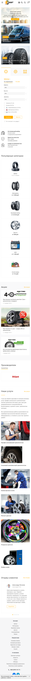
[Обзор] (15, 55)
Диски (15, 232)
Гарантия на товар (15, 645)
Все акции (27, 287)
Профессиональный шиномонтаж (12, 443)
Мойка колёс (5, 567)
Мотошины (15, 193)
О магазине (15, 652)
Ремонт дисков (6, 516)
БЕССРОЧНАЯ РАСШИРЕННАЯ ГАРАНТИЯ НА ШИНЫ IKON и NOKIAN (15, 350)
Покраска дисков (7, 545)
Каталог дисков (15, 19)
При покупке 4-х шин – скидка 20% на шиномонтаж (13, 329)
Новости (15, 657)
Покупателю (15, 638)
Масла (15, 634)
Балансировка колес (8, 490)
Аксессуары (15, 272)
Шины (15, 173)
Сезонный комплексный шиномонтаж (13, 465)
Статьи (15, 659)
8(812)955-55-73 (15, 669)
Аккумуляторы (15, 632)
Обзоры (15, 661)
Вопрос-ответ (15, 647)
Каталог (15, 621)
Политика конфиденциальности (15, 664)
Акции (15, 649)
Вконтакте (14, 674)
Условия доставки (15, 643)
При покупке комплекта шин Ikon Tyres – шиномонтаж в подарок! (14, 300)
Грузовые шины (15, 213)
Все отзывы (26, 577)
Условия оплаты (15, 640)
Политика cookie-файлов (15, 666)
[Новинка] (15, 34)
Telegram (18, 674)
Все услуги (27, 391)
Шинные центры (15, 655)
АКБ (15, 252)
